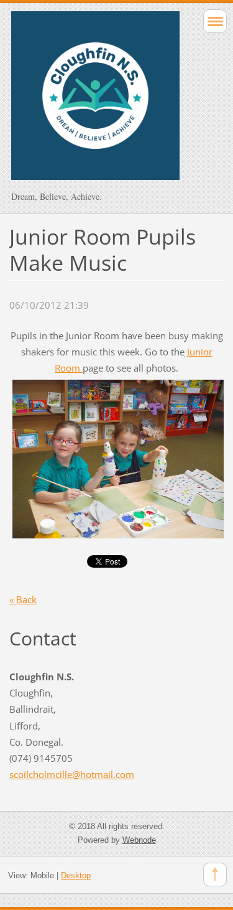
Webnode (139, 840)
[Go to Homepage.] (95, 101)
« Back (23, 599)
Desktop (76, 875)
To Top (215, 874)
